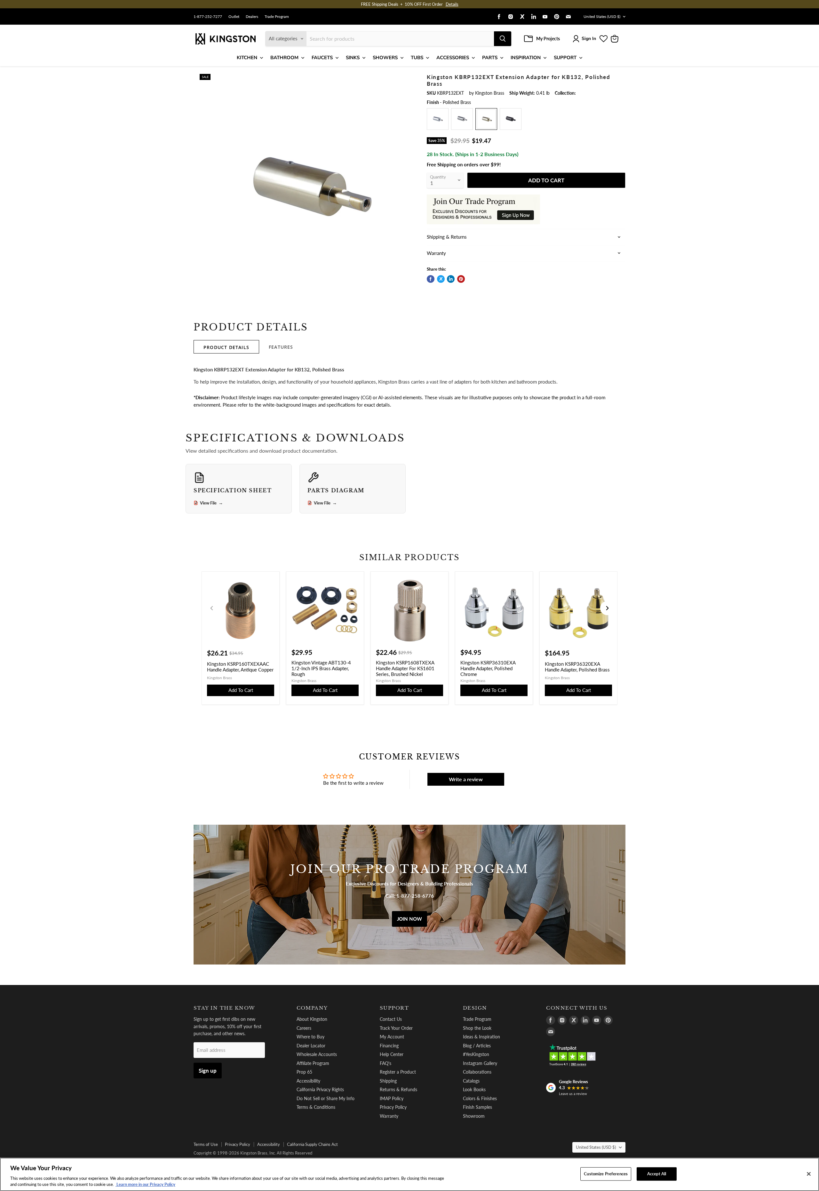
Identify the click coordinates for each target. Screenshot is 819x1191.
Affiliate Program (313, 1063)
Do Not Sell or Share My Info (325, 1098)
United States (602, 16)
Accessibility (308, 1081)
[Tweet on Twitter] (441, 279)
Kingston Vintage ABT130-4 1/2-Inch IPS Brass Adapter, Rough (321, 668)
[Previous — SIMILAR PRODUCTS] (212, 608)
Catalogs (471, 1081)
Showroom (474, 1116)
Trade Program (277, 16)
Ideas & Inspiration (481, 1036)
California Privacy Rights (320, 1089)
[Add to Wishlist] (405, 78)
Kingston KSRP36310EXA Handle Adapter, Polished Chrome (487, 668)
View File (211, 502)
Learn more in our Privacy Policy (145, 1184)
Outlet (233, 16)
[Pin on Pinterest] (461, 279)
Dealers (252, 16)
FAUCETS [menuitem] (322, 57)
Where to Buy (310, 1036)
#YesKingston (476, 1054)
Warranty (389, 1116)
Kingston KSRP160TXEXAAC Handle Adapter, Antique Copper (240, 666)
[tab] (226, 346)
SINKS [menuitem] (353, 57)
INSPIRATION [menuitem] (526, 57)
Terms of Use (206, 1144)
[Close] (809, 1174)
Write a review (466, 779)
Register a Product (398, 1072)
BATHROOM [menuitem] (284, 57)
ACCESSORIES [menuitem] (452, 57)
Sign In (589, 39)
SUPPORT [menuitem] (565, 57)
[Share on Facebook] (430, 279)
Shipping (388, 1081)
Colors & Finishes (480, 1098)
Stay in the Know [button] (224, 1008)
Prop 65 (304, 1072)
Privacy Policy (393, 1107)
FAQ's (385, 1063)
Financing (389, 1045)
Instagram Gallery (480, 1063)
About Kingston (312, 1019)
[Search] (502, 38)
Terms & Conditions (316, 1107)
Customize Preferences (606, 1173)
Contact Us (391, 1019)
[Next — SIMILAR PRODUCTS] (607, 608)
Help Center (391, 1054)
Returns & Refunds (398, 1089)
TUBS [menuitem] (417, 57)
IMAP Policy (391, 1098)
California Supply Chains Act (312, 1144)
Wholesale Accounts (317, 1054)
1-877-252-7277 (208, 16)
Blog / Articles (477, 1045)
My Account (392, 1036)
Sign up (208, 1070)
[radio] (438, 119)
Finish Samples (477, 1107)
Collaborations (477, 1072)
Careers (304, 1028)
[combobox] (400, 38)
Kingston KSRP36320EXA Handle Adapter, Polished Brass (577, 666)
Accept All (656, 1173)
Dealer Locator (311, 1045)
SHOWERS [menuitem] (385, 57)
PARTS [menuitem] (489, 57)
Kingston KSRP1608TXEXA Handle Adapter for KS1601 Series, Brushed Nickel (405, 668)
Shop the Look (477, 1028)
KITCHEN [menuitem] (247, 57)
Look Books (474, 1089)
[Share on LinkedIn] (451, 279)
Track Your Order (396, 1028)
